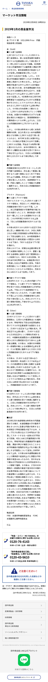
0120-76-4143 (19, 541)
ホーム (5, 8)
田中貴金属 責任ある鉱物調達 (12, 624)
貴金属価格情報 (18, 8)
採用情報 (8, 617)
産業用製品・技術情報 (13, 611)
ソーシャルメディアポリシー (16, 632)
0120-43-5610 (19, 557)
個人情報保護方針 (12, 638)
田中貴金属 (9, 605)
